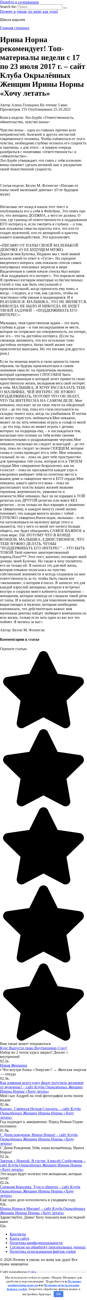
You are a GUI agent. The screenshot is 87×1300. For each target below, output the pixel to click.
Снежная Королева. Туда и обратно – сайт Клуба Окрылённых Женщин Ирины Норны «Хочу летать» (40, 1191)
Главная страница (14, 28)
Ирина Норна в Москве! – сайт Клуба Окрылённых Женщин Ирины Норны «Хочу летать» (42, 1210)
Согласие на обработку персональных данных (48, 1247)
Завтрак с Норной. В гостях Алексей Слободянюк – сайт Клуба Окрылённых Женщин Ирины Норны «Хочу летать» (43, 1165)
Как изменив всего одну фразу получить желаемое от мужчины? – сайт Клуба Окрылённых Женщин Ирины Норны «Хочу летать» (42, 1087)
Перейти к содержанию (19, 2)
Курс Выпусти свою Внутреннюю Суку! (33, 1048)
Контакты (18, 1234)
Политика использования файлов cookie (43, 1251)
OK (58, 1294)
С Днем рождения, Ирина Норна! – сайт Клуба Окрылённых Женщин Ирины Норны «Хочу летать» (39, 1139)
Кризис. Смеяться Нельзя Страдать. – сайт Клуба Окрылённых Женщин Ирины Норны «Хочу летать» (40, 1113)
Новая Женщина (13, 1065)
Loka (32, 1272)
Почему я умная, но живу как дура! (29, 11)
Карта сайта (19, 1238)
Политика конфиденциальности (36, 1243)
